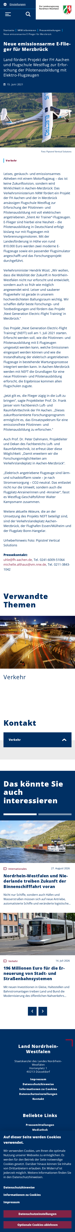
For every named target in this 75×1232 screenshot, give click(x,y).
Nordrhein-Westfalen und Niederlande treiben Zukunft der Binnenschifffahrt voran (35, 881)
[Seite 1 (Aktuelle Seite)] (20, 814)
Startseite (8, 30)
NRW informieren (27, 30)
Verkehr (14, 677)
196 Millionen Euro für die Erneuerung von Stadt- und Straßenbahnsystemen (34, 973)
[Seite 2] (55, 814)
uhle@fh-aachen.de (17, 560)
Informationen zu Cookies (22, 1195)
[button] (18, 4)
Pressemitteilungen (50, 30)
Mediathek (40, 1129)
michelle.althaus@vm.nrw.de (24, 564)
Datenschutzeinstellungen (37, 1214)
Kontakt (38, 1099)
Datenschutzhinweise (19, 1187)
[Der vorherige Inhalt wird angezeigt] (32, 1011)
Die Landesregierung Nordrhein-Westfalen (55, 10)
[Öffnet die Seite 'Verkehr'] (37, 642)
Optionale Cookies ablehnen (37, 1225)
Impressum (11, 1202)
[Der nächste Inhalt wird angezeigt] (42, 1011)
